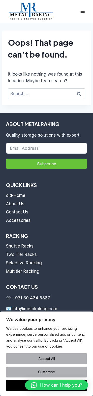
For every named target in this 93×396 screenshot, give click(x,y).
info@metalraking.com (34, 308)
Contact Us (17, 211)
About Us (15, 203)
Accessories (18, 220)
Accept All (46, 358)
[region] (46, 354)
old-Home (15, 195)
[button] (56, 385)
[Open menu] (82, 11)
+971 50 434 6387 (31, 297)
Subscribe (46, 163)
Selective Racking (24, 262)
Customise (46, 372)
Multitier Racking (22, 271)
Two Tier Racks (21, 254)
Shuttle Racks (19, 246)
